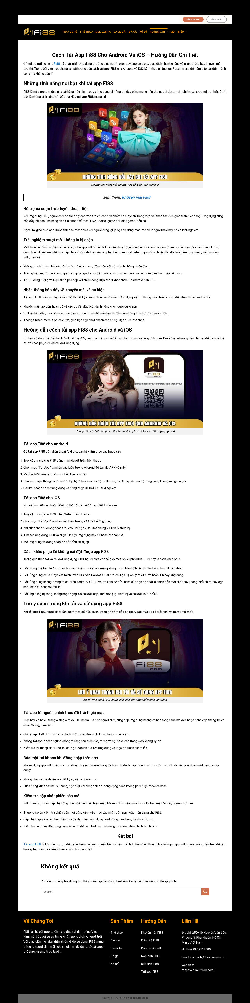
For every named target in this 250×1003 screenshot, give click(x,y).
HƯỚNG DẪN (157, 31)
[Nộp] (205, 891)
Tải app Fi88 (32, 844)
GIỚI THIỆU (177, 31)
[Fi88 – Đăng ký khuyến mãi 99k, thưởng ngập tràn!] (39, 32)
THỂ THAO (86, 31)
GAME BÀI (120, 31)
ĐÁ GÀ (133, 31)
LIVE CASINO (103, 31)
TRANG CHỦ (69, 31)
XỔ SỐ (143, 31)
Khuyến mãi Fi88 (136, 197)
